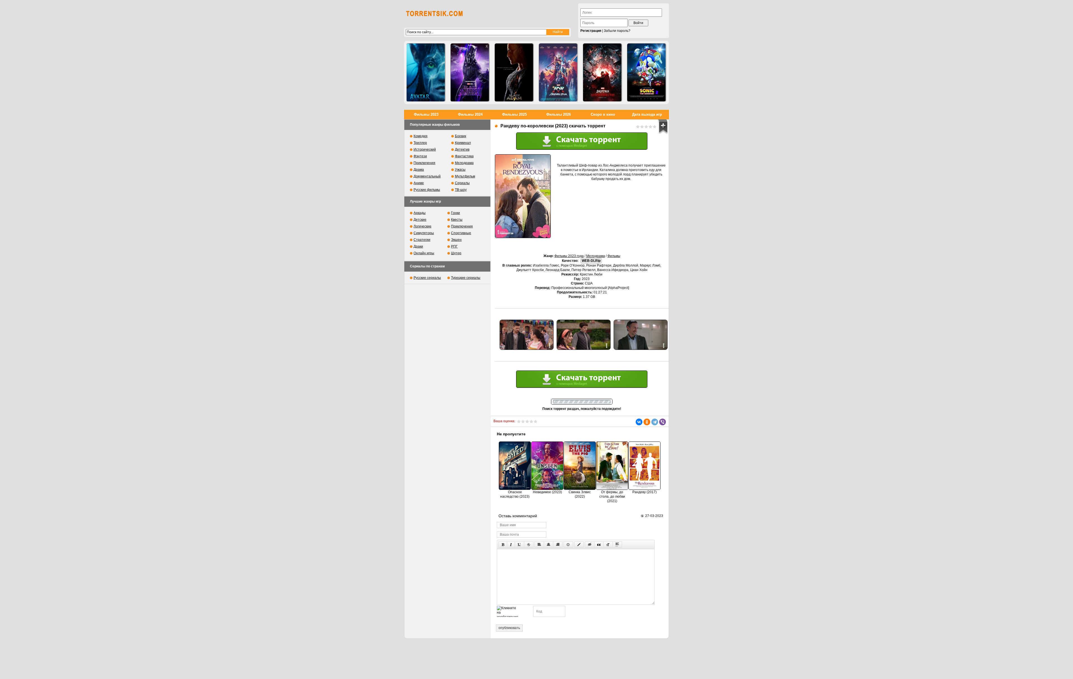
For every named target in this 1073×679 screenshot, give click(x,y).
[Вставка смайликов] (568, 545)
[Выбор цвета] (579, 545)
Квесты (456, 220)
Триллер (420, 143)
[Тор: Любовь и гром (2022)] (558, 72)
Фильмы (613, 256)
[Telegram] (654, 422)
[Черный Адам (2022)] (514, 72)
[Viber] (662, 422)
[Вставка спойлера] (617, 545)
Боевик (460, 136)
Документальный (427, 176)
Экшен (456, 240)
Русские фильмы (427, 190)
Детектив (462, 149)
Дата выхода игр (647, 114)
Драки (418, 246)
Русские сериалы (427, 278)
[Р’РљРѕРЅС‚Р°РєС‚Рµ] (639, 422)
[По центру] (548, 545)
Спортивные (461, 233)
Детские (420, 220)
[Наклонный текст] (511, 545)
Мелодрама (595, 256)
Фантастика (464, 156)
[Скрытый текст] (589, 545)
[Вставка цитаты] (599, 545)
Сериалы (462, 183)
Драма (419, 170)
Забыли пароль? (617, 31)
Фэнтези (420, 156)
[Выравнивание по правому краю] (557, 545)
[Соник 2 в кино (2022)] (646, 72)
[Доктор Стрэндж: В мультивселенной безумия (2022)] (602, 72)
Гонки (455, 213)
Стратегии (422, 240)
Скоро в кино (603, 114)
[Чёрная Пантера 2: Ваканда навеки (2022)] (470, 72)
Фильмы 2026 (558, 114)
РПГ (454, 246)
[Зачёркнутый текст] (528, 545)
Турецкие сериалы (465, 278)
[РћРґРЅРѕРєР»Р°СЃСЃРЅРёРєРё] (647, 422)
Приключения (424, 163)
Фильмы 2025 (514, 114)
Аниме (419, 183)
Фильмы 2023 (426, 114)
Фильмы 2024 (470, 114)
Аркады (420, 213)
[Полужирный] (502, 545)
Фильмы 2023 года (569, 256)
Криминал (463, 143)
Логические (422, 226)
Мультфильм (465, 176)
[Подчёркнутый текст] (519, 545)
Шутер (456, 253)
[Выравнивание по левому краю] (539, 545)
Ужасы (460, 170)
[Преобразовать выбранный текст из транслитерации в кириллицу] (608, 545)
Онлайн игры (424, 253)
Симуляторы (424, 233)
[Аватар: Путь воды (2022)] (426, 72)
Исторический (425, 149)
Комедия (421, 136)
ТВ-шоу (461, 190)
